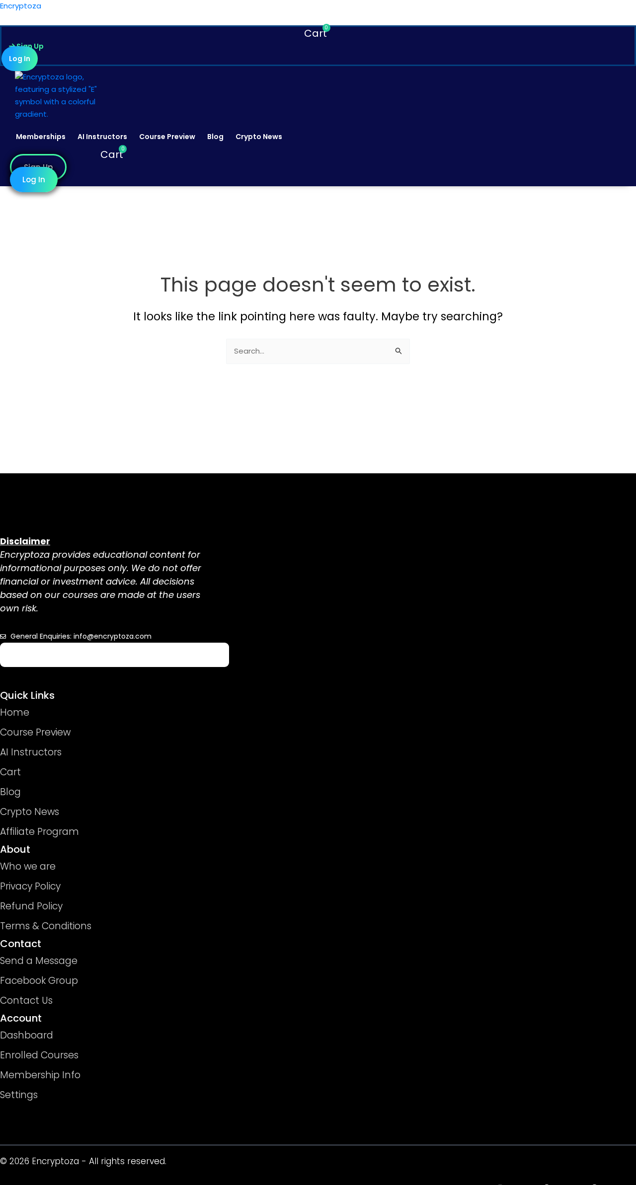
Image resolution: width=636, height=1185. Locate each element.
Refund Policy (31, 906)
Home (14, 712)
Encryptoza (20, 5)
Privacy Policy (30, 886)
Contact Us (26, 1000)
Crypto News (259, 137)
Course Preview (167, 137)
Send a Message (39, 960)
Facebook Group (39, 980)
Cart (10, 772)
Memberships (41, 137)
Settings (19, 1095)
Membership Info (40, 1075)
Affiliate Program (39, 831)
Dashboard (26, 1035)
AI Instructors (102, 137)
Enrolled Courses (39, 1055)
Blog (215, 137)
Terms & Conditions (45, 926)
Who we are (28, 866)
